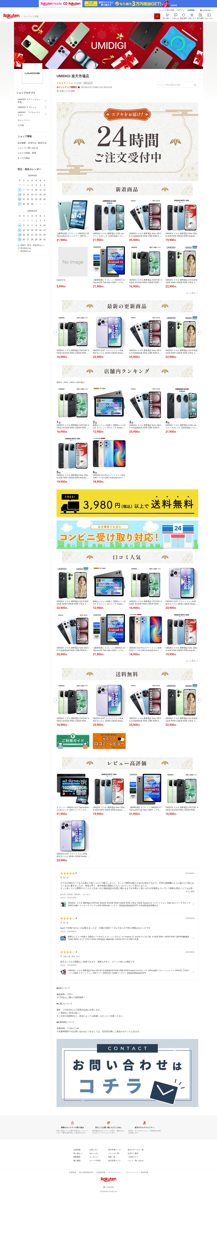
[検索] (157, 16)
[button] (206, 10)
